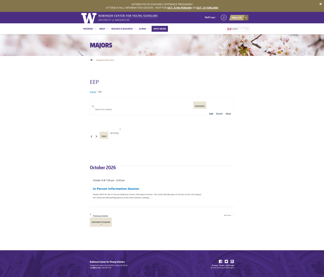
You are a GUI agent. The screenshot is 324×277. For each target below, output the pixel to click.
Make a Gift (237, 17)
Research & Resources (122, 29)
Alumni (142, 29)
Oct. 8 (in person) (179, 7)
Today (104, 136)
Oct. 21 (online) (207, 7)
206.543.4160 (106, 268)
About (102, 29)
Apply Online (160, 29)
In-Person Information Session (116, 188)
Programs (88, 29)
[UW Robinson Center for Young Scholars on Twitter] (227, 260)
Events (93, 92)
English (234, 29)
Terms (221, 265)
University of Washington (91, 17)
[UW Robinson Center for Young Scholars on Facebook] (221, 260)
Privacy (215, 265)
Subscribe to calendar (101, 222)
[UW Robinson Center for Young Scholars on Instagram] (232, 260)
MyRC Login (210, 17)
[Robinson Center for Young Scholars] (128, 17)
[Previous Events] (91, 136)
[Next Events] (96, 136)
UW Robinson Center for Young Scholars (91, 59)
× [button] (320, 3)
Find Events (200, 106)
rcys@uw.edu (95, 268)
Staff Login (230, 265)
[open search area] (224, 17)
